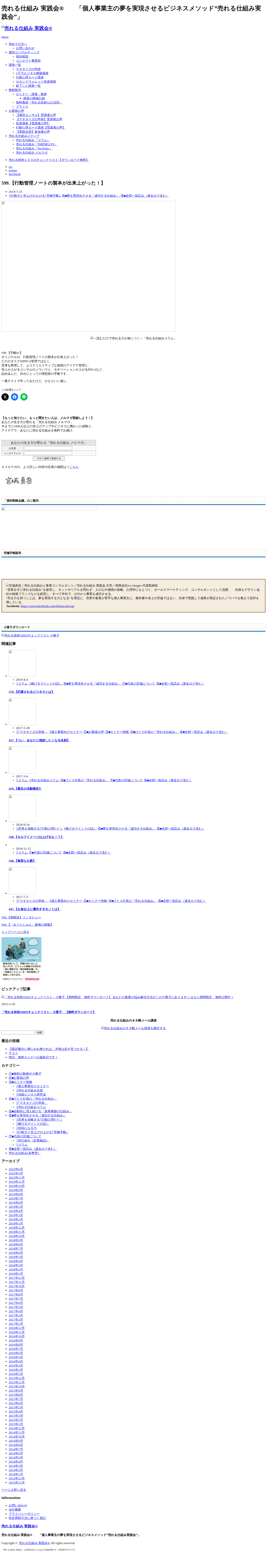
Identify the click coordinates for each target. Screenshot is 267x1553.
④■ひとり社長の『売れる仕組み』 (154, 732)
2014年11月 (17, 1432)
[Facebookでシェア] (14, 397)
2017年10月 (17, 1286)
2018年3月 (16, 1265)
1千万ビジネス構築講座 (32, 73)
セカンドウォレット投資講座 (36, 81)
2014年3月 (16, 1466)
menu (5, 37)
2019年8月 (16, 1194)
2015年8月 (16, 1395)
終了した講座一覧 (28, 86)
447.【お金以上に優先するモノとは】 (35, 909)
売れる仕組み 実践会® (19, 1526)
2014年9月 (16, 1441)
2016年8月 (16, 1344)
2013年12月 (17, 1478)
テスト (13, 1053)
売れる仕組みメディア (24, 136)
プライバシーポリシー (24, 1514)
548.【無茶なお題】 (22, 861)
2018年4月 (16, 1261)
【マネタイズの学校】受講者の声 (39, 119)
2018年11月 (17, 1232)
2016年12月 (17, 1328)
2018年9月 (16, 1240)
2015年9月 (16, 1390)
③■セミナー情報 (117, 732)
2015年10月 (17, 1386)
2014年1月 (16, 1474)
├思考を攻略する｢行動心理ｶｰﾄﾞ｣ (39, 828)
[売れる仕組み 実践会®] (26, 28)
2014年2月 (16, 1470)
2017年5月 (16, 1307)
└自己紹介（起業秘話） (32, 1140)
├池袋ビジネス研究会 (31, 1094)
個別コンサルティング (24, 52)
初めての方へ (18, 44)
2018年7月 (16, 1248)
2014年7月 (16, 1449)
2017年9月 (16, 1290)
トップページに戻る (15, 932)
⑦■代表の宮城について (138, 683)
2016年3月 (16, 1365)
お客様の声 (16, 111)
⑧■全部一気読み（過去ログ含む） (145, 195)
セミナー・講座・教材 (31, 94)
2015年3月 (16, 1415)
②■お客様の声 (94, 732)
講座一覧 (15, 65)
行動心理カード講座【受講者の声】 (40, 127)
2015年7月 (16, 1399)
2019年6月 (16, 1202)
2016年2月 (16, 1370)
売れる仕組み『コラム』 (33, 140)
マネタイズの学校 (28, 69)
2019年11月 (17, 1182)
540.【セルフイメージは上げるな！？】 (36, 837)
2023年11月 (17, 1177)
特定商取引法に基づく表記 (27, 1518)
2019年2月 (16, 1219)
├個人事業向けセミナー (65, 732)
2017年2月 (16, 1319)
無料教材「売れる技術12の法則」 (39, 102)
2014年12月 (17, 1428)
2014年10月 (17, 1436)
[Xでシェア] (5, 397)
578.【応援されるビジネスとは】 (31, 692)
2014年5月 (16, 1457)
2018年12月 (17, 1227)
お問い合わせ (25, 48)
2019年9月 (16, 1190)
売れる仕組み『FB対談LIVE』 (36, 144)
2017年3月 (16, 1315)
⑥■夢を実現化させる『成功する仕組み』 (90, 195)
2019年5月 (16, 1207)
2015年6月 (16, 1403)
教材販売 (15, 90)
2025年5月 (16, 1173)
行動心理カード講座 (30, 77)
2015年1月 (16, 1424)
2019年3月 (16, 1215)
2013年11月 (17, 1482)
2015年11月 (17, 1382)
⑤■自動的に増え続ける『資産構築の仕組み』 (40, 1111)
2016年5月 (16, 1357)
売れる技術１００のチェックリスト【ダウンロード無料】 (49, 160)
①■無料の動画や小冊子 (25, 1073)
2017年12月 (17, 1278)
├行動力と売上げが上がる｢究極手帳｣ (34, 195)
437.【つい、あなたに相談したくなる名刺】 (39, 740)
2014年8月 (16, 1445)
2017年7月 (16, 1298)
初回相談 (22, 56)
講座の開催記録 (34, 98)
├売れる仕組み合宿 (29, 1090)
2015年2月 (16, 1420)
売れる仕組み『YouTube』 (34, 148)
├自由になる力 (26, 1128)
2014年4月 (16, 1461)
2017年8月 (16, 1294)
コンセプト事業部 (28, 60)
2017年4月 (16, 1311)
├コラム (21, 683)
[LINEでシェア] (24, 397)
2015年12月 (17, 1378)
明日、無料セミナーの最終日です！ (33, 1057)
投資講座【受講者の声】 (33, 123)
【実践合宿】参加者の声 (33, 132)
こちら (74, 467)
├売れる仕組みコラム (44, 780)
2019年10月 (17, 1186)
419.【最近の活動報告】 (25, 788)
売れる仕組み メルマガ (32, 152)
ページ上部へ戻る (13, 1490)
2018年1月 (16, 1273)
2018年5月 (16, 1257)
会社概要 (15, 1509)
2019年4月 (16, 1211)
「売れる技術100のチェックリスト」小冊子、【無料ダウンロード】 (48, 1012)
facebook (15, 174)
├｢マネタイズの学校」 (32, 732)
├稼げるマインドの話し (45, 683)
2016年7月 (16, 1349)
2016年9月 (16, 1340)
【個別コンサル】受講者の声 (36, 115)
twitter (13, 170)
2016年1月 (16, 1374)
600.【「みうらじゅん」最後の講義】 (27, 924)
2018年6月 (16, 1253)
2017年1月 (16, 1324)
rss (10, 167)
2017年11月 (17, 1282)
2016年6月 (16, 1353)
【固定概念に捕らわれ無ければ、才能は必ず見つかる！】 (49, 1049)
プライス (22, 106)
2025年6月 (16, 1169)
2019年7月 (16, 1198)
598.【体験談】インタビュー (21, 917)
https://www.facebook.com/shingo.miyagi (47, 606)
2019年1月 (16, 1223)
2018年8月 (16, 1244)
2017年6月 (16, 1303)
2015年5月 (16, 1407)
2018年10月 (17, 1236)
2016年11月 (17, 1332)
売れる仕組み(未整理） (25, 1153)
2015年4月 (16, 1411)
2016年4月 (16, 1361)
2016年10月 (17, 1336)
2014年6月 (16, 1453)
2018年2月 (16, 1269)
